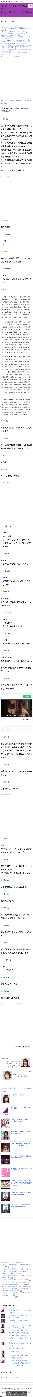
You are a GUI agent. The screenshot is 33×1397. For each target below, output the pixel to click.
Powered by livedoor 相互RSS (10, 57)
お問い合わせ (19, 1378)
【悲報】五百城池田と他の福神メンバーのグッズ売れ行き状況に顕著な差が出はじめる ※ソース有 (20, 1363)
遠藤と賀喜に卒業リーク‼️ (17, 1348)
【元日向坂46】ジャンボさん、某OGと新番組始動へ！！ (16, 52)
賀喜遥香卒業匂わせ (15, 1351)
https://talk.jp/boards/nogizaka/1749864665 (13, 1003)
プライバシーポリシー (7, 1378)
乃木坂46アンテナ (18, 1)
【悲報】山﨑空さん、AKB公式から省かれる (13, 40)
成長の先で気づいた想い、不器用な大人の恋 (12, 27)
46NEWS (9, 1)
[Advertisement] (16, 76)
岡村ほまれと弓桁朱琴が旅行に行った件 (12, 32)
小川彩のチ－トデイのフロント (19, 1095)
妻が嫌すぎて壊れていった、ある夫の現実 (12, 1262)
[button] (1, 1396)
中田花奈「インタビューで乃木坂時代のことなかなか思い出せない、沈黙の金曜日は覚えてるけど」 (16, 42)
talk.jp (3, 1)
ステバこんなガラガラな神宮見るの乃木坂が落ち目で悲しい (17, 28)
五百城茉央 (12, 21)
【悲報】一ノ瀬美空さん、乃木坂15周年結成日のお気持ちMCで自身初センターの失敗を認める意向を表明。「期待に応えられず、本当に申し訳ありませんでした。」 (20, 1335)
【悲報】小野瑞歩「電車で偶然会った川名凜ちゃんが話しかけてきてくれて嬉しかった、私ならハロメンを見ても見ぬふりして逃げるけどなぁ (16, 46)
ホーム (4, 21)
